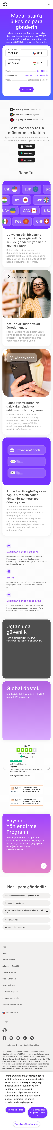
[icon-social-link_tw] (32, 1038)
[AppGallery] (26, 160)
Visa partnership (9, 979)
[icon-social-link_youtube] (18, 1038)
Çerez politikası (9, 985)
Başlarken (26, 89)
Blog (4, 947)
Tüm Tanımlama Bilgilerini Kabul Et (37, 1112)
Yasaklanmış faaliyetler (12, 1004)
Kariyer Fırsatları (9, 972)
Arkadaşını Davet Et (10, 966)
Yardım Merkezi (8, 960)
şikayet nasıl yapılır (10, 998)
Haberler (6, 953)
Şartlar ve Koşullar (10, 992)
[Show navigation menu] (48, 4)
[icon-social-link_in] (11, 1038)
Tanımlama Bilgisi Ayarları (26, 1124)
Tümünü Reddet (15, 1110)
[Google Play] (26, 153)
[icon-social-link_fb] (4, 1038)
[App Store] (26, 146)
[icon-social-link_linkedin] (25, 1038)
